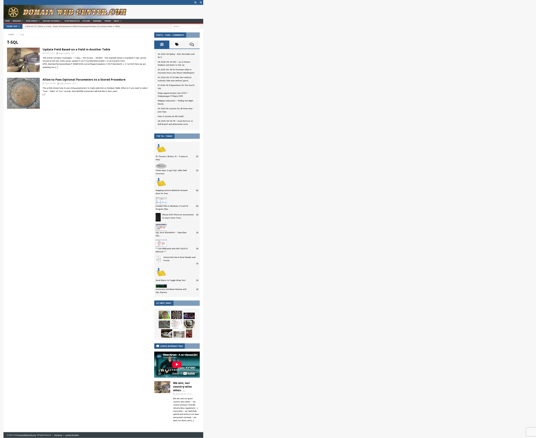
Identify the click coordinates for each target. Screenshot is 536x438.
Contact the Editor (72, 435)
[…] (56, 67)
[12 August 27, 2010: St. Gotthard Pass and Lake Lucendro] (179, 334)
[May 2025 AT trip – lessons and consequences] (176, 324)
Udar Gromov (64, 53)
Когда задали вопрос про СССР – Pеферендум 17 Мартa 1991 (173, 94)
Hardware (97, 21)
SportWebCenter (72, 21)
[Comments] (191, 44)
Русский (86, 21)
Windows (17, 21)
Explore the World (51, 21)
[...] (192, 420)
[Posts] (161, 44)
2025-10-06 (50, 83)
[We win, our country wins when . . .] (162, 401)
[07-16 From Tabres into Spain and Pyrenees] (189, 333)
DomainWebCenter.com (27, 435)
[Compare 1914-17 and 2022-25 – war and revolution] (176, 315)
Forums (107, 21)
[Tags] (176, 44)
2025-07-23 (181, 394)
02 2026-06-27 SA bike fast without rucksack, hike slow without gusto (175, 79)
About (116, 21)
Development (32, 21)
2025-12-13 (50, 53)
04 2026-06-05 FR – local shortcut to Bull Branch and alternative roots (175, 122)
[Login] (195, 2)
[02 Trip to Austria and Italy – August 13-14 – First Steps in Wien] (164, 324)
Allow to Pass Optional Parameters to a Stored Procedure (84, 79)
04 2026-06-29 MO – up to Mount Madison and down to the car (174, 63)
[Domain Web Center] (68, 17)
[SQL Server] (23, 60)
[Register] (200, 2)
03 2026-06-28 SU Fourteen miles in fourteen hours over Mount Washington (176, 71)
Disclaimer (58, 435)
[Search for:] (186, 26)
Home (7, 21)
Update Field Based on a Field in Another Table (76, 49)
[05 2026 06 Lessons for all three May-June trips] (189, 324)
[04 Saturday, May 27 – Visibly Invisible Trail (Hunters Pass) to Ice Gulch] (166, 333)
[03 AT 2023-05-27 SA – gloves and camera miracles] (164, 315)
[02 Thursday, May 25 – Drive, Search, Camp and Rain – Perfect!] (189, 316)
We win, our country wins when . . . (182, 386)
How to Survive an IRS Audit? (171, 116)
